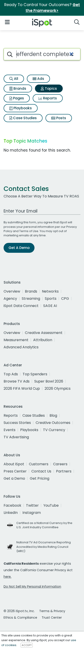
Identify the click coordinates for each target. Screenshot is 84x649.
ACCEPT (27, 645)
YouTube (51, 505)
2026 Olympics (58, 388)
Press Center (15, 471)
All (15, 78)
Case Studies (24, 118)
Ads (40, 78)
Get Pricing (39, 478)
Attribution (42, 339)
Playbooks (22, 108)
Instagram (31, 512)
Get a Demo (14, 478)
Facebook (12, 505)
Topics (50, 88)
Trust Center (52, 617)
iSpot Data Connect (21, 305)
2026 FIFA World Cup (22, 388)
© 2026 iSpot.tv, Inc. (19, 611)
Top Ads (11, 374)
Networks (50, 291)
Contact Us (41, 471)
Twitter (32, 505)
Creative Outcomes (53, 422)
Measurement (16, 339)
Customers (38, 464)
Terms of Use (28, 231)
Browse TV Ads (17, 381)
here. (7, 576)
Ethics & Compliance (20, 617)
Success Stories (17, 422)
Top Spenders (35, 374)
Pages (18, 98)
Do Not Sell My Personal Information (32, 586)
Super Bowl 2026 (48, 381)
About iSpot (14, 464)
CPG (65, 298)
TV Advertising (16, 437)
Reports (49, 98)
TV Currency (54, 429)
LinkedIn (11, 512)
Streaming (31, 298)
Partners (63, 471)
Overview (12, 291)
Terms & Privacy (52, 611)
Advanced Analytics (21, 347)
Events (9, 429)
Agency (10, 298)
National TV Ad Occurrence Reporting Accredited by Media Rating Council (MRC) (43, 546)
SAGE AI (50, 305)
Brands (19, 88)
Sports (50, 298)
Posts (60, 118)
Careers (60, 464)
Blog (53, 415)
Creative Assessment (43, 332)
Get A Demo (19, 247)
